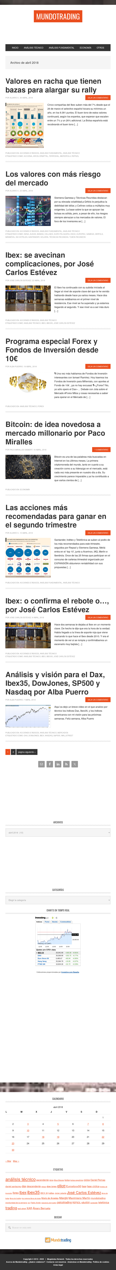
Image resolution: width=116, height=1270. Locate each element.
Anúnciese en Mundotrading (80, 1262)
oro (29, 1202)
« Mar (8, 1161)
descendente (34, 1186)
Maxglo (63, 1198)
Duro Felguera (62, 234)
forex (16, 1193)
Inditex (51, 1193)
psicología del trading (48, 1203)
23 (13, 1143)
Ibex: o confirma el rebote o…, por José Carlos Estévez (57, 604)
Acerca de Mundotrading (16, 1262)
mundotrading (98, 1198)
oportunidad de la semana (16, 1202)
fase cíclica (93, 1186)
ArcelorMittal (40, 156)
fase (84, 1186)
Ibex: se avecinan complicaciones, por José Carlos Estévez (49, 263)
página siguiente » (27, 752)
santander (34, 237)
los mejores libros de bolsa (31, 1198)
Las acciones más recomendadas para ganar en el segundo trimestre (55, 516)
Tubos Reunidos (77, 237)
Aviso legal (58, 1265)
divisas (43, 1186)
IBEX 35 (44, 1193)
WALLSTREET (67, 735)
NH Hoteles (21, 237)
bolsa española (76, 1180)
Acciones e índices (29, 153)
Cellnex (49, 234)
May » (16, 1161)
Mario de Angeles (50, 1198)
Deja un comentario (98, 97)
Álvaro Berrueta (41, 1208)
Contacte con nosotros (56, 1262)
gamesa (90, 234)
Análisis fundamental (51, 153)
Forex (41, 406)
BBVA (51, 1180)
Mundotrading (58, 16)
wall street (22, 1208)
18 (43, 1136)
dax (26, 735)
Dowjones (34, 735)
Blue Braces (59, 1180)
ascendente (42, 1180)
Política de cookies (101, 1262)
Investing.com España (70, 972)
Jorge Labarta (60, 1193)
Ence (73, 234)
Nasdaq (49, 735)
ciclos (87, 1180)
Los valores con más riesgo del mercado (53, 178)
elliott (61, 1185)
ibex (44, 323)
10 (28, 1130)
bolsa (67, 1180)
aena (26, 234)
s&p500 (56, 735)
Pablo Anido (36, 1202)
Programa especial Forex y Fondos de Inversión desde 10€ (51, 349)
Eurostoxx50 (73, 1186)
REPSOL (75, 156)
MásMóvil (10, 237)
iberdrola (65, 156)
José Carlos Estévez (64, 323)
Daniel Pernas (97, 1180)
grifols (99, 234)
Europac (81, 234)
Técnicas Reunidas (58, 237)
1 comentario (101, 449)
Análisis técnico (71, 153)
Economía (25, 489)
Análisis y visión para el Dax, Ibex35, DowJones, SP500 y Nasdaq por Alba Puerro (55, 683)
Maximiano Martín (79, 1198)
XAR (29, 1208)
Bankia (40, 234)
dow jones (52, 1186)
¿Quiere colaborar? (37, 1262)
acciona (28, 156)
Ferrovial (54, 156)
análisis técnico (32, 323)
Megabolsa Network (55, 1259)
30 (13, 1149)
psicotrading (64, 1202)
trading (11, 1207)
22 (103, 1136)
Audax (33, 234)
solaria (44, 237)
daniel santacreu (13, 1186)
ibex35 (50, 323)
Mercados (63, 732)
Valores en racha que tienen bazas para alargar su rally (53, 85)
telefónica (103, 1202)
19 (58, 1136)
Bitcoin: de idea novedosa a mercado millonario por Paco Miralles (55, 432)
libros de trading (15, 1198)
